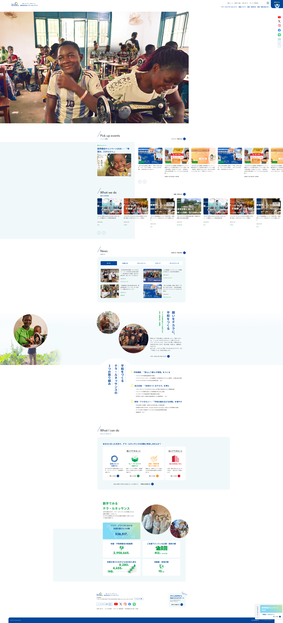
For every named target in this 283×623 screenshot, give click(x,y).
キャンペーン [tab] (141, 263)
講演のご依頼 (237, 3)
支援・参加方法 (251, 7)
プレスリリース (124, 281)
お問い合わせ (245, 3)
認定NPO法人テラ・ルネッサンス (108, 594)
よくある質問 (108, 608)
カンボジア (179, 224)
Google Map (138, 598)
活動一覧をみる (178, 194)
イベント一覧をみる (176, 139)
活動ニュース (230, 3)
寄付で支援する (175, 604)
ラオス (125, 224)
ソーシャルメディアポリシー (267, 620)
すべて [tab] (109, 263)
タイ (98, 224)
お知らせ (122, 295)
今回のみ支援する (145, 484)
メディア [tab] (158, 263)
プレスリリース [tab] (174, 263)
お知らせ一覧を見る (176, 253)
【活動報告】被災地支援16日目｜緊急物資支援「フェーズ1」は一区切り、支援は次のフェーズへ (129, 287)
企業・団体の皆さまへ (263, 7)
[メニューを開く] (268, 3)
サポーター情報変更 (253, 3)
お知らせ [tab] (125, 263)
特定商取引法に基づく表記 (131, 608)
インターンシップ (167, 277)
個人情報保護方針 (255, 620)
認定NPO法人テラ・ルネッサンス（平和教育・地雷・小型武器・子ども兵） (24, 4)
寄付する (277, 2)
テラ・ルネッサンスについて (229, 7)
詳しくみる (113, 476)
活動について (242, 7)
